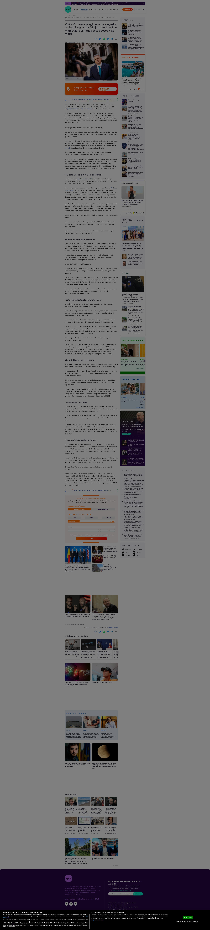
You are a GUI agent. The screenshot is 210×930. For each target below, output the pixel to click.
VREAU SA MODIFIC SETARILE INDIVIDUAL (187, 921)
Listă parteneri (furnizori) (97, 920)
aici (13, 924)
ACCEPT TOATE (188, 917)
